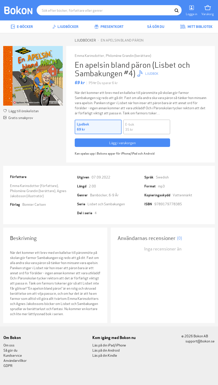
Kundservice (12, 355)
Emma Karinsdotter (89, 55)
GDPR (7, 365)
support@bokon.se (200, 340)
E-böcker (24, 26)
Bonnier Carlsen (34, 204)
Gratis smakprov (20, 117)
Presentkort (111, 26)
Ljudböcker (67, 26)
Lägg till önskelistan (24, 110)
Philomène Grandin (120, 55)
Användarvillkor (15, 360)
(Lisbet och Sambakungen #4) (132, 68)
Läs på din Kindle (104, 355)
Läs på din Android (106, 350)
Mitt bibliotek (199, 26)
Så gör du (155, 26)
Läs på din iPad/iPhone (109, 344)
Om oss (8, 344)
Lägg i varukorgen (122, 142)
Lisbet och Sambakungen (106, 203)
